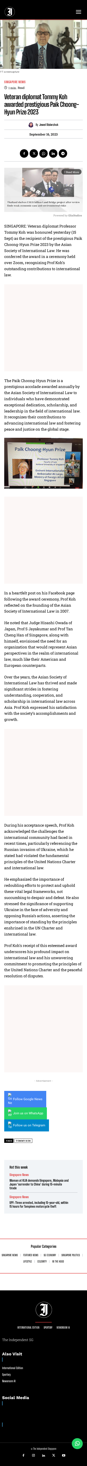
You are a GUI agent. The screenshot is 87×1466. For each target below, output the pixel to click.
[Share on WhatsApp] (77, 1443)
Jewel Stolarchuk (48, 124)
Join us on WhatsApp (28, 1113)
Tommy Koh (23, 1140)
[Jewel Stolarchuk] (32, 124)
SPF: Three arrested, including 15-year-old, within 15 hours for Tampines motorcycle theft (39, 1204)
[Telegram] (63, 153)
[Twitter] (34, 153)
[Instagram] (34, 1456)
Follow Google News (27, 1099)
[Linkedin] (53, 153)
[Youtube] (64, 1456)
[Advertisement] (43, 327)
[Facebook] (24, 153)
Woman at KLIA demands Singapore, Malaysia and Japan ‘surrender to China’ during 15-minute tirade (39, 1184)
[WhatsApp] (43, 153)
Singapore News (15, 82)
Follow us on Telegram (29, 1125)
